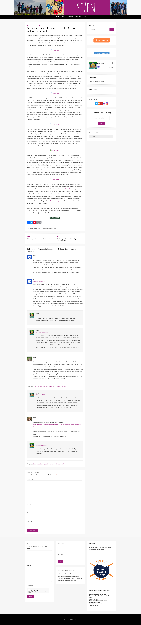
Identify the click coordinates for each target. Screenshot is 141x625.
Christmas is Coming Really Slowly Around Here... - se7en (49, 464)
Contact (78, 16)
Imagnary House (94, 602)
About (63, 16)
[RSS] (99, 103)
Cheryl (34, 357)
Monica (34, 417)
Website (29, 521)
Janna (34, 255)
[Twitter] (96, 103)
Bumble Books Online (96, 604)
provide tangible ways (53, 201)
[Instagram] (107, 103)
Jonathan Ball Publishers (97, 594)
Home (57, 16)
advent (48, 228)
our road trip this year (67, 189)
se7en (37, 313)
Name (29, 504)
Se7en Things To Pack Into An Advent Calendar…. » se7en (49, 386)
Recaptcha (30, 585)
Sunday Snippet (36, 228)
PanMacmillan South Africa (98, 600)
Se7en (75, 619)
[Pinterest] (101, 103)
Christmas (53, 228)
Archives (70, 16)
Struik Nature (93, 599)
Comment (30, 479)
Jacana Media (94, 605)
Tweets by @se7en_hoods (96, 81)
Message (30, 565)
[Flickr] (104, 103)
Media (84, 16)
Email (29, 513)
